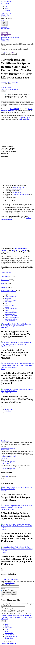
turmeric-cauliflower (11, 312)
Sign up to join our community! (10, 37)
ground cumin (17, 192)
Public (5, 590)
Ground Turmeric (6, 272)
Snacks (17, 82)
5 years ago (12, 462)
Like (2, 448)
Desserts (3, 529)
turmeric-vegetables (11, 319)
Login (2, 13)
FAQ (6, 629)
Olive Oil (3, 283)
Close (14, 592)
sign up (3, 3)
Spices (3, 369)
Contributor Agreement (12, 636)
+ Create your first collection (9, 579)
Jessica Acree (5, 449)
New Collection (9, 583)
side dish (26, 119)
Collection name (6, 584)
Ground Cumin (5, 280)
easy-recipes (8, 301)
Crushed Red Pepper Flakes (8, 291)
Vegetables (4, 82)
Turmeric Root (5, 276)
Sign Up (8, 13)
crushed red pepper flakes (20, 194)
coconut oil (23, 187)
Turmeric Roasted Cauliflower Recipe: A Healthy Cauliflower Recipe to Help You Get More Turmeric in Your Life (17, 617)
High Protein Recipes (7, 346)
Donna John (4, 458)
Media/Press (8, 627)
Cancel (14, 594)
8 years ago (11, 448)
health (6, 8)
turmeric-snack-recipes (11, 317)
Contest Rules (9, 638)
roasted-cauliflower (10, 308)
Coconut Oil (4, 287)
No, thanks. (12, 52)
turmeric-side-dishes (11, 315)
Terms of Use (9, 633)
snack (20, 119)
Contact (7, 626)
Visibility (3, 588)
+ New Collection (6, 592)
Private (12, 590)
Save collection (6, 594)
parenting (7, 10)
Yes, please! (4, 52)
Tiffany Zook (5, 463)
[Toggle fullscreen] (3, 478)
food (6, 6)
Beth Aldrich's (14, 109)
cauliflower (8, 298)
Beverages (4, 552)
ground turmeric (16, 189)
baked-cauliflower (10, 296)
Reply (6, 448)
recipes (7, 307)
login (7, 3)
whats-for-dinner (10, 321)
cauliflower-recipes (10, 300)
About (7, 624)
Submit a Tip (5, 15)
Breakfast (4, 327)
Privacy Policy (9, 634)
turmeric (7, 310)
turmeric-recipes (9, 314)
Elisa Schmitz (5, 441)
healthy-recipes (9, 305)
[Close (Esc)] (1, 478)
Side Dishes (11, 82)
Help (6, 631)
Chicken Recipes (6, 392)
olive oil (15, 187)
